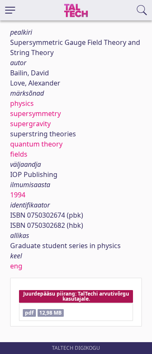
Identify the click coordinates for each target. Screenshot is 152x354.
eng (16, 266)
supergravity (30, 123)
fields (18, 154)
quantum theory (36, 144)
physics (22, 103)
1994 (17, 194)
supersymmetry (35, 113)
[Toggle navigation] (10, 10)
